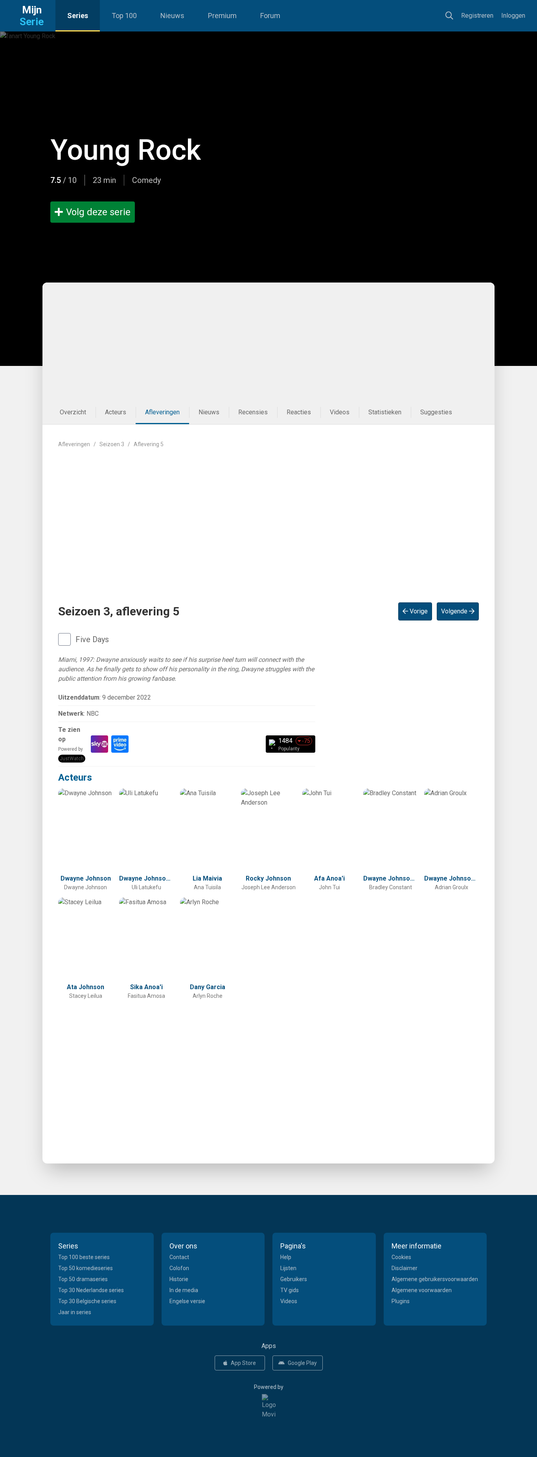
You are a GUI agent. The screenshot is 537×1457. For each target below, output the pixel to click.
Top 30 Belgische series (87, 1301)
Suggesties (436, 412)
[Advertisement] (268, 341)
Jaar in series (74, 1312)
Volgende (455, 611)
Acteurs (115, 412)
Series (77, 15)
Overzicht (73, 412)
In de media (183, 1290)
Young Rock (125, 150)
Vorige (418, 611)
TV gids (289, 1290)
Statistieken (384, 412)
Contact (179, 1257)
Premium (222, 15)
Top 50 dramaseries (83, 1279)
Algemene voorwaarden (422, 1290)
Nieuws (172, 15)
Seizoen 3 (111, 444)
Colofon (179, 1268)
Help (285, 1257)
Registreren (477, 15)
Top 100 (124, 15)
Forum (270, 15)
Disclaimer (404, 1268)
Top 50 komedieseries (85, 1268)
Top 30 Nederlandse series (91, 1290)
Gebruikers (293, 1279)
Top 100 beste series (84, 1257)
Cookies (401, 1257)
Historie (178, 1279)
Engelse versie (187, 1301)
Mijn (32, 16)
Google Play (302, 1363)
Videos (339, 412)
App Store (243, 1363)
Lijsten (288, 1268)
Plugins (401, 1301)
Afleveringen (162, 412)
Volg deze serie (98, 212)
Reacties (299, 412)
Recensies (253, 412)
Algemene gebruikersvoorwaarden (435, 1279)
